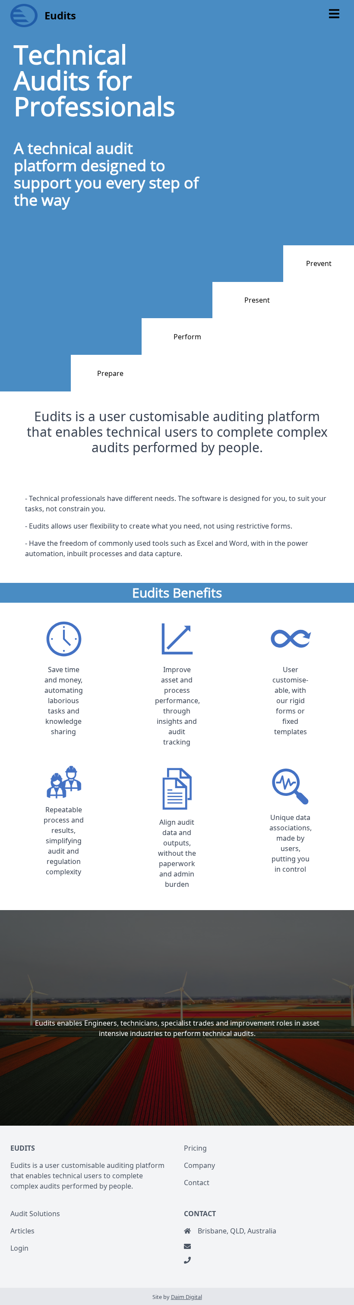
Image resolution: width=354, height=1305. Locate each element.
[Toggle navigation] (334, 13)
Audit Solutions (35, 1213)
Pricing (195, 1148)
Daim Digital (186, 1297)
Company (199, 1165)
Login (19, 1248)
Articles (22, 1231)
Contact (196, 1182)
